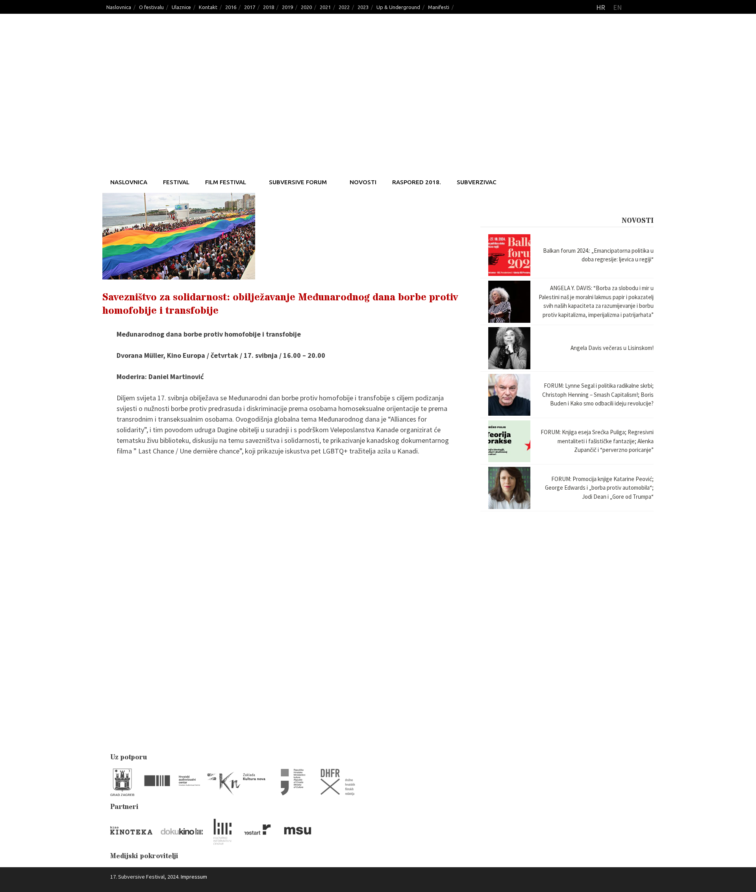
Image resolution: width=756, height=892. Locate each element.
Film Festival (225, 182)
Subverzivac (477, 182)
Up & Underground (398, 7)
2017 (249, 7)
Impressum (194, 876)
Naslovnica (118, 7)
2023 (363, 7)
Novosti (363, 182)
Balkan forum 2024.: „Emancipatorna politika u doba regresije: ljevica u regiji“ (598, 255)
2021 (325, 7)
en (617, 7)
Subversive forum (298, 182)
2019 (287, 7)
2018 (268, 7)
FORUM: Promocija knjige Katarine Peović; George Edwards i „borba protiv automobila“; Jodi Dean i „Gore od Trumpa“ (599, 487)
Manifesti (438, 7)
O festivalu (151, 7)
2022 (344, 7)
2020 (306, 7)
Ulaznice (181, 7)
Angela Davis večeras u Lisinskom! (612, 348)
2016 (230, 7)
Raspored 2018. (416, 182)
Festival (176, 182)
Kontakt (208, 7)
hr (600, 7)
